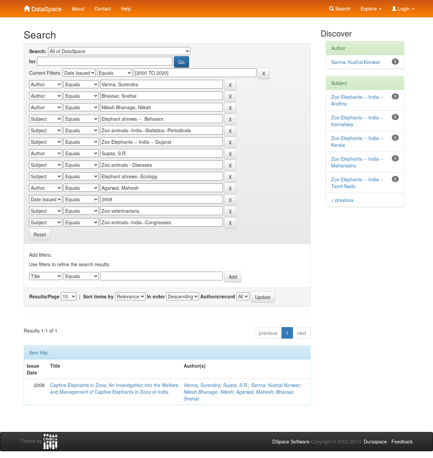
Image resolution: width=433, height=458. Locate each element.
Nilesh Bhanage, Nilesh (208, 391)
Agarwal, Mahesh (254, 391)
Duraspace (375, 441)
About (78, 8)
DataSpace (46, 7)
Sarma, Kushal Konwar (275, 385)
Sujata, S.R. (235, 385)
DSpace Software (291, 441)
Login (403, 8)
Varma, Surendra (202, 385)
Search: (38, 51)
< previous (342, 200)
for (32, 61)
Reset (39, 234)
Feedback (402, 441)
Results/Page (44, 296)
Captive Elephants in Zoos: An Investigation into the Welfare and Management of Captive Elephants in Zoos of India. (114, 388)
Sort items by (98, 296)
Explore (369, 8)
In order (156, 296)
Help (126, 8)
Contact (102, 8)
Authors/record (217, 296)
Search (342, 8)
